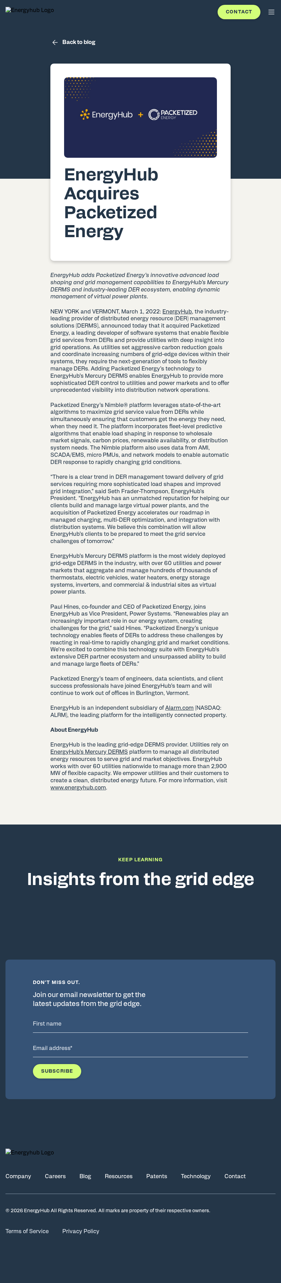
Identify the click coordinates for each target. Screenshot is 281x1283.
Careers (55, 1176)
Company (18, 1176)
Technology (196, 1176)
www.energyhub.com (78, 787)
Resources (119, 1176)
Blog (85, 1176)
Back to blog (78, 42)
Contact (239, 12)
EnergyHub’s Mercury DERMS (89, 752)
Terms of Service (27, 1231)
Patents (156, 1176)
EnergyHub (177, 311)
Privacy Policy (80, 1231)
